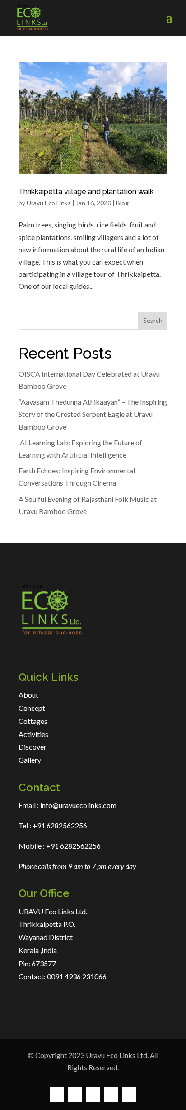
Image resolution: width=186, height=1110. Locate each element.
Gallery (30, 760)
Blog (122, 203)
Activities (33, 734)
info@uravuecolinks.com (78, 805)
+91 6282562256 (59, 825)
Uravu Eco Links (49, 203)
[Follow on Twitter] (75, 1094)
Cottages (33, 721)
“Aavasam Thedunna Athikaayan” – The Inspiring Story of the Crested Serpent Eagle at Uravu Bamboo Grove (93, 413)
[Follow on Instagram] (93, 1094)
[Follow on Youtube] (129, 1094)
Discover (32, 746)
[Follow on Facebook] (57, 1094)
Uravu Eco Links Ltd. (117, 1055)
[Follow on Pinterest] (111, 1094)
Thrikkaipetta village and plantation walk (86, 191)
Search (153, 320)
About (28, 694)
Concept (32, 708)
